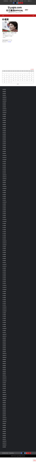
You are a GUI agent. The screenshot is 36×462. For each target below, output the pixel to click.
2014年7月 (4, 295)
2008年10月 (4, 357)
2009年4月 (4, 347)
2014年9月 (4, 291)
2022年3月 (4, 149)
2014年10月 (4, 289)
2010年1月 (4, 332)
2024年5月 (4, 122)
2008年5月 (4, 367)
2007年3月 (4, 388)
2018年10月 (4, 202)
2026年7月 (4, 89)
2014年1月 (4, 305)
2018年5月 (4, 209)
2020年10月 (4, 178)
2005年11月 (4, 419)
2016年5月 (4, 254)
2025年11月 (4, 99)
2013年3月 (4, 324)
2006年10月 (4, 398)
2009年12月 (4, 334)
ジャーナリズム (5, 30)
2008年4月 (4, 369)
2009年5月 (4, 345)
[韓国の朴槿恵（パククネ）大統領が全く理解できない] (10, 26)
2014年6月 (4, 297)
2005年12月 (4, 417)
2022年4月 (4, 147)
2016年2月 (4, 260)
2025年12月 (4, 97)
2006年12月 (4, 394)
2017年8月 (4, 225)
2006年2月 (4, 413)
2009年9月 (4, 338)
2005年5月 (4, 431)
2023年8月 (4, 130)
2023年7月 (4, 132)
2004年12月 (4, 441)
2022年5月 (4, 145)
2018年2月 (4, 215)
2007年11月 (4, 378)
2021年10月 (4, 159)
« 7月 (17, 84)
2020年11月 (4, 176)
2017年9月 (4, 223)
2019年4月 (4, 198)
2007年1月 (4, 392)
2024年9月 (4, 114)
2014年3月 (4, 301)
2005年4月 (4, 433)
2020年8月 (4, 180)
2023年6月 (4, 134)
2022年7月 (4, 143)
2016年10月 (4, 244)
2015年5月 (4, 275)
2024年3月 (4, 126)
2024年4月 (4, 124)
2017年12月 (4, 219)
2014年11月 (4, 287)
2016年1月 (4, 262)
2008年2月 (4, 373)
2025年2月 (4, 106)
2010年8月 (4, 330)
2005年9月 (4, 423)
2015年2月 (4, 281)
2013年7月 (4, 316)
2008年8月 (4, 361)
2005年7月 (4, 427)
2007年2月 (4, 390)
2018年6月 (4, 207)
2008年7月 (4, 363)
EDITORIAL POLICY (5, 453)
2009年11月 (4, 336)
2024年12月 (4, 108)
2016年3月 (4, 258)
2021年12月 (4, 155)
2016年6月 (4, 252)
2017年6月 (4, 229)
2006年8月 (4, 402)
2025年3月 (4, 104)
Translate (9, 41)
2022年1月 (4, 153)
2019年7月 (4, 194)
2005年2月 (4, 437)
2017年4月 (4, 233)
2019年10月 (4, 188)
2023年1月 (4, 139)
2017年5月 (4, 231)
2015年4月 (4, 277)
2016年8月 (4, 248)
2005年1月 (4, 439)
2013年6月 (4, 318)
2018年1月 (4, 217)
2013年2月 (4, 326)
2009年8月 (4, 340)
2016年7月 (4, 250)
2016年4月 (4, 256)
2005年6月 (4, 429)
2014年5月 (4, 299)
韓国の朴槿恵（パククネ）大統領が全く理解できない (10, 33)
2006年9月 (4, 400)
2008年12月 (4, 353)
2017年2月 (4, 237)
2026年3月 (4, 91)
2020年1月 (4, 184)
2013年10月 (4, 310)
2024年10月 (4, 112)
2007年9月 (4, 382)
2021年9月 (4, 161)
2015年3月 (4, 279)
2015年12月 (4, 264)
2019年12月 (4, 186)
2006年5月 (4, 408)
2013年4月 (4, 322)
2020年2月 (4, 182)
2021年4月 (4, 169)
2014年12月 (4, 285)
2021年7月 (4, 165)
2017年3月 (4, 235)
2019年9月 (4, 190)
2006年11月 (4, 396)
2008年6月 (4, 365)
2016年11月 (4, 242)
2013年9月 (4, 312)
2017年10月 (4, 221)
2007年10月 (4, 380)
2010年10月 (4, 328)
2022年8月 (4, 141)
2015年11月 (4, 266)
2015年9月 (4, 268)
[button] (3, 15)
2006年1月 (4, 415)
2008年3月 (4, 371)
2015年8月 (4, 270)
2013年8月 (4, 314)
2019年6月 (4, 196)
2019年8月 (4, 192)
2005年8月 (4, 425)
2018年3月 (4, 213)
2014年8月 (4, 293)
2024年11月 (4, 110)
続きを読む (4, 37)
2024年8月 (4, 116)
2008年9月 (4, 359)
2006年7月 (4, 404)
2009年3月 (4, 349)
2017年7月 (4, 227)
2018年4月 (4, 211)
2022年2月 (4, 151)
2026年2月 (4, 93)
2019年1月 (4, 200)
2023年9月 (4, 128)
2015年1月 (4, 283)
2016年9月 (4, 246)
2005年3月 (4, 435)
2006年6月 (4, 406)
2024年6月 (4, 120)
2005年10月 (4, 421)
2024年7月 (4, 118)
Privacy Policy (11, 453)
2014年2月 (4, 303)
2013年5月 (4, 320)
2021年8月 (4, 163)
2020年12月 (4, 174)
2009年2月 (4, 351)
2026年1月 (4, 95)
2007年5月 (4, 384)
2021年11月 (4, 157)
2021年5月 (4, 167)
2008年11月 (4, 355)
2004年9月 (4, 446)
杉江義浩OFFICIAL (14, 10)
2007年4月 (4, 386)
